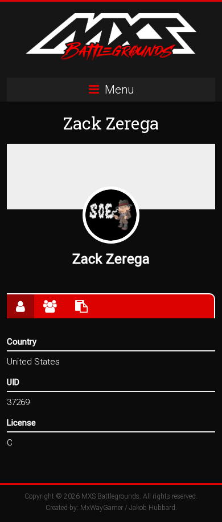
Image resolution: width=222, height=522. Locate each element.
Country (21, 342)
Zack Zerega (111, 259)
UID (13, 382)
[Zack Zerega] (111, 215)
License (21, 423)
